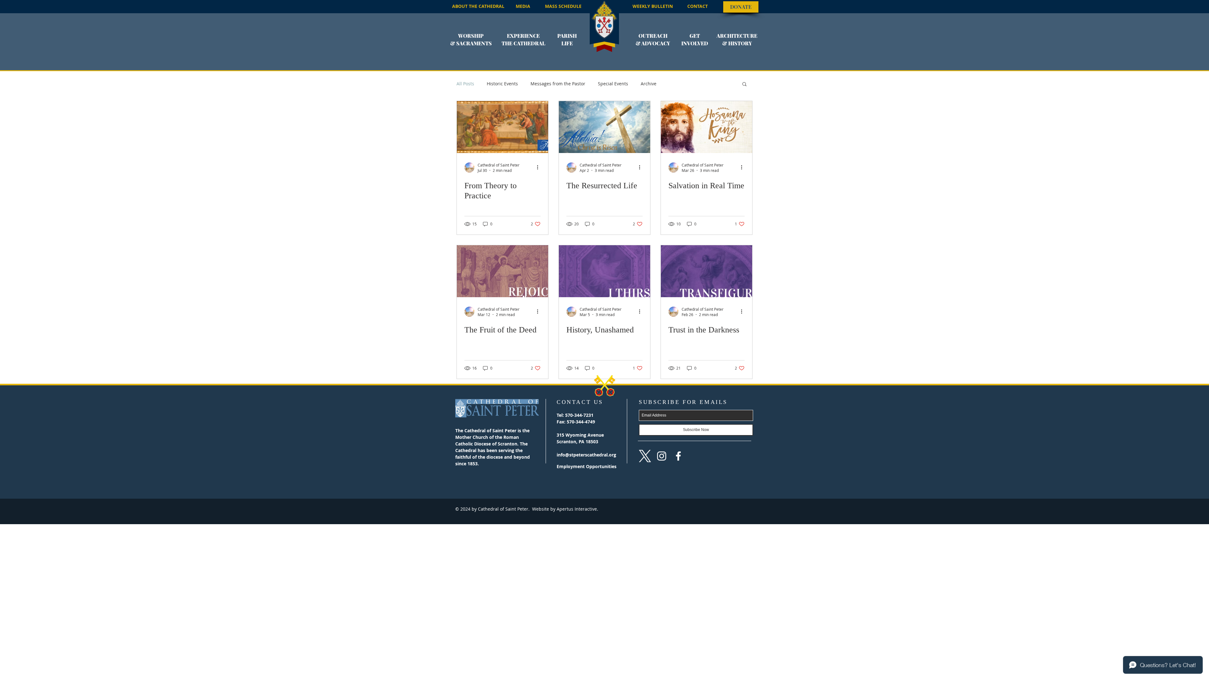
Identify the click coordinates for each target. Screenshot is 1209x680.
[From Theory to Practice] (502, 127)
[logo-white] (645, 456)
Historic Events (502, 84)
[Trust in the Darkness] (706, 271)
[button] (471, 43)
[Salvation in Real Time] (706, 127)
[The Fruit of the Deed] (502, 271)
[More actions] (539, 167)
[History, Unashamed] (604, 271)
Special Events (613, 84)
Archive (648, 84)
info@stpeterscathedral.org (586, 455)
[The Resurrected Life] (604, 127)
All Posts (465, 84)
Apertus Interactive (576, 509)
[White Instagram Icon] (662, 456)
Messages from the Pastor (558, 84)
